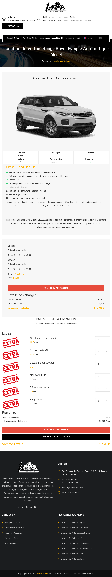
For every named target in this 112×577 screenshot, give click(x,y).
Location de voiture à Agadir (73, 522)
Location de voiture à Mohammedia (76, 548)
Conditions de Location (15, 527)
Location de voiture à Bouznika (74, 527)
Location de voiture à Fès (72, 538)
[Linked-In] (31, 507)
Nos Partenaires (12, 543)
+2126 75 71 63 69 (70, 482)
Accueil (10, 38)
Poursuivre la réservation (56, 437)
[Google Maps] (35, 507)
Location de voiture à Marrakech (75, 543)
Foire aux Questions (13, 533)
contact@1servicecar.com (80, 20)
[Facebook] (18, 507)
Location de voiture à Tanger (73, 559)
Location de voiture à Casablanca (75, 533)
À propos (17, 38)
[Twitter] (22, 507)
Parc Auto (27, 38)
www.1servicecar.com (71, 492)
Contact (76, 38)
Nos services (45, 38)
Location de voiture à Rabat (73, 553)
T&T (71, 573)
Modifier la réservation (56, 288)
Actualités (55, 38)
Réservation (12, 26)
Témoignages (66, 38)
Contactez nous (12, 538)
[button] (101, 38)
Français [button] (90, 38)
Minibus (35, 38)
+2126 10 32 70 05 (70, 479)
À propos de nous (12, 522)
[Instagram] (26, 507)
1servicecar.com (41, 573)
